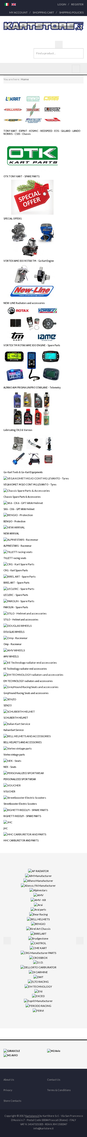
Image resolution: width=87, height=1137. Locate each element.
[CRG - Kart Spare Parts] (18, 564)
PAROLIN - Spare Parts (15, 607)
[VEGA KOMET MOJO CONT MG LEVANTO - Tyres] (36, 478)
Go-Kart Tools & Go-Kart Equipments (23, 472)
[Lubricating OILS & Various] (32, 408)
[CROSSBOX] (38, 957)
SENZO (7, 705)
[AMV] (38, 895)
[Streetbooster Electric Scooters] (24, 797)
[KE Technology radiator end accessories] (30, 662)
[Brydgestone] (38, 938)
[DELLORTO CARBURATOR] (38, 967)
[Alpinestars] (38, 890)
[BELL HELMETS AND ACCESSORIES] (27, 736)
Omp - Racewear (12, 644)
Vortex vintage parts (14, 754)
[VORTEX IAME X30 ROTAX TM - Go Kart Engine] (32, 239)
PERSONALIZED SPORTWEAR (19, 779)
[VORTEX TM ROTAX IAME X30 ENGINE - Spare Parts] (32, 324)
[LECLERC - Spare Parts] (18, 588)
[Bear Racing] (38, 914)
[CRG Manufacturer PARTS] (38, 952)
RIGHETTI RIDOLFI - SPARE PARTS (22, 816)
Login (62, 4)
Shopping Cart (43, 12)
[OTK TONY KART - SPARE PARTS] (32, 154)
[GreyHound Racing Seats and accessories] (30, 686)
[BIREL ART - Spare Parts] (19, 576)
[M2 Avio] (53, 1050)
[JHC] (7, 822)
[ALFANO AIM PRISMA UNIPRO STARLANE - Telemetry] (32, 366)
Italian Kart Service (13, 730)
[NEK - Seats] (12, 760)
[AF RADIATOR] (38, 870)
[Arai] (38, 904)
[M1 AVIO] (10, 1054)
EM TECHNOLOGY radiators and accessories (28, 681)
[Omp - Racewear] (15, 638)
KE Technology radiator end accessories (25, 668)
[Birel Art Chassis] (38, 928)
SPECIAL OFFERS (12, 218)
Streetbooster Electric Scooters (20, 803)
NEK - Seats (9, 767)
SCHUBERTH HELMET (15, 717)
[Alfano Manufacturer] (38, 880)
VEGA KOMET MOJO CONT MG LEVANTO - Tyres (29, 484)
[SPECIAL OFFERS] (32, 197)
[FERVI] (38, 1010)
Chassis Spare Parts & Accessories (22, 496)
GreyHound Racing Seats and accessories (25, 693)
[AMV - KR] (38, 899)
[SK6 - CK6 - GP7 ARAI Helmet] (23, 502)
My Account (18, 12)
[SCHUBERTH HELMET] (19, 711)
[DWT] (38, 976)
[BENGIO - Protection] (18, 515)
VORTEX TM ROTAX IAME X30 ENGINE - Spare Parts (31, 345)
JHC (5, 828)
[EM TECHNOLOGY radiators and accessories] (33, 674)
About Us (8, 1079)
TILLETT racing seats (14, 558)
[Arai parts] (38, 909)
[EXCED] (38, 996)
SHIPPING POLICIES (71, 12)
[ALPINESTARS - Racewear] (20, 539)
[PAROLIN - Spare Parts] (18, 601)
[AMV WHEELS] (14, 650)
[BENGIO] (38, 923)
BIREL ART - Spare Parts (16, 582)
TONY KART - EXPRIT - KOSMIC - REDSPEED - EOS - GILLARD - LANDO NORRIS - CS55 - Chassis (41, 132)
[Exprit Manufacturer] (38, 1000)
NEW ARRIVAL (11, 533)
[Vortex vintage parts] (17, 748)
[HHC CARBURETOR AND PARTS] (24, 834)
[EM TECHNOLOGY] (38, 986)
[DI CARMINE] (38, 972)
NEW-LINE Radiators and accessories (24, 303)
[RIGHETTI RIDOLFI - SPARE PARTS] (25, 809)
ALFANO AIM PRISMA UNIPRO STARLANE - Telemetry (32, 387)
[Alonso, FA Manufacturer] (38, 885)
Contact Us (53, 1079)
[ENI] (38, 991)
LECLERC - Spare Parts (15, 595)
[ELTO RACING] (38, 981)
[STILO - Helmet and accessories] (25, 613)
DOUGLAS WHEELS (13, 631)
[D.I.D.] (38, 962)
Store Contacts (12, 1100)
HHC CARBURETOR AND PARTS (21, 840)
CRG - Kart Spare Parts (15, 570)
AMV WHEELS (11, 656)
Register (77, 4)
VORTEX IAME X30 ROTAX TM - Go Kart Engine (28, 260)
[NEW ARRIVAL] (14, 527)
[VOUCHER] (12, 785)
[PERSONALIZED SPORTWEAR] (23, 773)
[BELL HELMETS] (38, 919)
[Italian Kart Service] (16, 723)
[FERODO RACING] (38, 1005)
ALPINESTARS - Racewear (17, 545)
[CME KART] (38, 948)
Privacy (7, 1090)
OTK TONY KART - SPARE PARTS (21, 176)
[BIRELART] (38, 933)
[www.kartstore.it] (43, 26)
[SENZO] (9, 699)
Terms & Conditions (59, 1090)
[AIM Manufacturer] (38, 875)
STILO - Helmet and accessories (20, 619)
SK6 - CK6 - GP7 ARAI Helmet (18, 509)
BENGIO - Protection (14, 521)
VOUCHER (9, 791)
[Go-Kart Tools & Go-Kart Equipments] (32, 450)
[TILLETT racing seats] (17, 551)
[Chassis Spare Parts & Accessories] (26, 490)
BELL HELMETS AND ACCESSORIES (22, 742)
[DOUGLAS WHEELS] (17, 625)
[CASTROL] (38, 943)
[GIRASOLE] (11, 1050)
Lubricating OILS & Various (17, 430)
